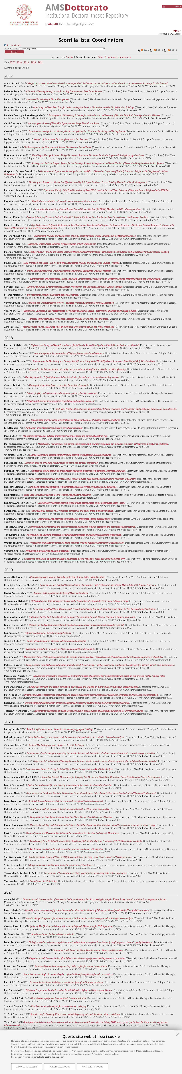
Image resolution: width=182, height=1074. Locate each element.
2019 (26, 62)
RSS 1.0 (159, 50)
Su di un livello (13, 45)
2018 (19, 62)
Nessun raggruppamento (118, 57)
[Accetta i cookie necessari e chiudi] (178, 1034)
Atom (146, 50)
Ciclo (100, 57)
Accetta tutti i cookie (92, 1066)
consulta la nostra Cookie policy (49, 1057)
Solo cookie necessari (27, 1066)
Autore (69, 57)
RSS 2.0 (173, 50)
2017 (12, 62)
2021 (40, 62)
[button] (14, 51)
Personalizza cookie (60, 1066)
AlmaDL (178, 6)
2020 (33, 62)
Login (178, 31)
